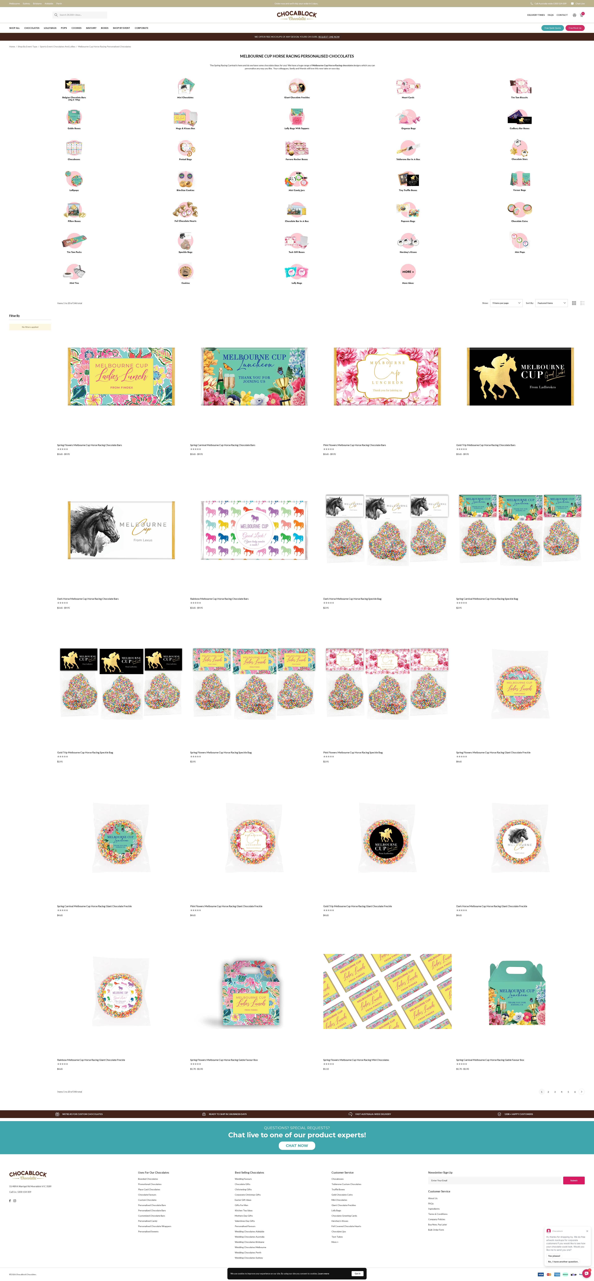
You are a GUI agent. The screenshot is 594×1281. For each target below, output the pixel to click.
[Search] (56, 15)
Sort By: (530, 303)
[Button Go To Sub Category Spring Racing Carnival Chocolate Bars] (74, 90)
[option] (79, 1114)
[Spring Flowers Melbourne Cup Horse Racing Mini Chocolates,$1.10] (387, 991)
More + (334, 1242)
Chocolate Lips (338, 1231)
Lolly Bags (336, 1210)
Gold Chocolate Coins (342, 1194)
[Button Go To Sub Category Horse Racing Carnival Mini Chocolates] (186, 90)
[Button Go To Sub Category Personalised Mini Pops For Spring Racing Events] (520, 244)
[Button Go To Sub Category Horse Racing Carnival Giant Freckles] (297, 90)
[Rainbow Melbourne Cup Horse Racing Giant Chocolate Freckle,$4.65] (121, 991)
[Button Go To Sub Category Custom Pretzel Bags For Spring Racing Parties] (186, 151)
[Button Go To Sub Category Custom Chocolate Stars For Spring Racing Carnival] (520, 151)
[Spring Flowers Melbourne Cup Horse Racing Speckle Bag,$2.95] (254, 684)
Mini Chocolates (339, 1200)
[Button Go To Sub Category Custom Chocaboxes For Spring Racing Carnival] (74, 151)
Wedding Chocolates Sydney (249, 1257)
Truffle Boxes (338, 1189)
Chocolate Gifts (242, 1184)
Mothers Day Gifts (244, 1215)
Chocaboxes (337, 1179)
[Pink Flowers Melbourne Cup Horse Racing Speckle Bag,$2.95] (387, 684)
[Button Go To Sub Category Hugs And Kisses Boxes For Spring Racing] (186, 121)
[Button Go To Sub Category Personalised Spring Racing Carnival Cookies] (186, 275)
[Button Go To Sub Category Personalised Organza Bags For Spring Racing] (408, 121)
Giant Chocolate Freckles (343, 1205)
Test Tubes (337, 1236)
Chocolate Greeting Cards (344, 1215)
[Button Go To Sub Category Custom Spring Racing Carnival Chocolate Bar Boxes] (297, 213)
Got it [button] (357, 1273)
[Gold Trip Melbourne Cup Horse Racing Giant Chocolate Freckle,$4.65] (387, 837)
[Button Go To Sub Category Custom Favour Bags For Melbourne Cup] (520, 182)
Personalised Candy (147, 1221)
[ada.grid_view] (574, 303)
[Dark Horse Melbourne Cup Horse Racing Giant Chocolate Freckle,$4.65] (520, 837)
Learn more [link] (323, 1273)
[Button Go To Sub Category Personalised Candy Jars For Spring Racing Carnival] (297, 182)
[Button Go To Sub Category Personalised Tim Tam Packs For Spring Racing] (74, 244)
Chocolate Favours (147, 1194)
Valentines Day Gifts (245, 1221)
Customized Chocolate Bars (151, 1215)
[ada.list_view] (582, 303)
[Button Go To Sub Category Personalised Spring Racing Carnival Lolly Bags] (297, 275)
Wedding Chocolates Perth (248, 1252)
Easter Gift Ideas (243, 1200)
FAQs (431, 1203)
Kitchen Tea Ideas (244, 1210)
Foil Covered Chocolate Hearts (346, 1226)
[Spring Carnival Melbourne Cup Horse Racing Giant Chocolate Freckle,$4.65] (121, 837)
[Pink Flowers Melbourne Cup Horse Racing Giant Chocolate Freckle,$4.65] (254, 837)
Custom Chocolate (147, 1200)
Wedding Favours (243, 1179)
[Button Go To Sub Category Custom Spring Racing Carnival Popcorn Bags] (408, 213)
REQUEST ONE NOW (329, 36)
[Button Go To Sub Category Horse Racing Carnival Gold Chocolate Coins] (520, 213)
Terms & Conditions (438, 1214)
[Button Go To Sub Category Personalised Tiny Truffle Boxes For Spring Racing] (408, 182)
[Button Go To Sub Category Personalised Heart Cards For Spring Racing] (408, 90)
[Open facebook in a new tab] (10, 1201)
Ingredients (434, 1208)
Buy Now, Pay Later (437, 1224)
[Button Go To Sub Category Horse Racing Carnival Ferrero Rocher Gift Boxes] (297, 151)
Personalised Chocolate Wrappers (154, 1226)
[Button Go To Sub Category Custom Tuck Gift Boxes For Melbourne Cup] (297, 244)
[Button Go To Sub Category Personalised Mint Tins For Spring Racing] (74, 275)
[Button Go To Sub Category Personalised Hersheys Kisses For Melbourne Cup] (408, 244)
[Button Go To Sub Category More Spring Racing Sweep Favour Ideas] (408, 275)
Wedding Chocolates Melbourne (250, 1247)
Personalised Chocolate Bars (152, 1205)
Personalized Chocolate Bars (152, 1210)
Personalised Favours (245, 1226)
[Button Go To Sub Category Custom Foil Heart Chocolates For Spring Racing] (186, 213)
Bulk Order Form (436, 1229)
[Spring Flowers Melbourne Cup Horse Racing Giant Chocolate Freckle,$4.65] (520, 684)
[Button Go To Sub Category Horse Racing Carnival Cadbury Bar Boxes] (520, 121)
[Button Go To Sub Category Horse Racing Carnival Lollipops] (74, 182)
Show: (485, 303)
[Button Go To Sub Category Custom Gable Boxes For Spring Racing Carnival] (74, 121)
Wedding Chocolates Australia (249, 1236)
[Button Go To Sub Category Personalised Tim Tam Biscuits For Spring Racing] (520, 90)
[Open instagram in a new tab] (15, 1201)
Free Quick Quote (553, 28)
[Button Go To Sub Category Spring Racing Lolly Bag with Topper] (297, 121)
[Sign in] (574, 15)
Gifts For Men (241, 1205)
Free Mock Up (575, 28)
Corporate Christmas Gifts (248, 1194)
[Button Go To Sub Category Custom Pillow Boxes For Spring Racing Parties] (74, 213)
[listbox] (551, 303)
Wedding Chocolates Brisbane (249, 1242)
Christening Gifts (243, 1189)
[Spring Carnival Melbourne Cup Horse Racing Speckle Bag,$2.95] (520, 530)
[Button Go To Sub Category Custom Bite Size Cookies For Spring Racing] (186, 182)
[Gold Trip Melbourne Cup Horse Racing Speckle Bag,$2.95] (121, 684)
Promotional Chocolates (149, 1184)
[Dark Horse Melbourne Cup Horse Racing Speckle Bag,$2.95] (387, 530)
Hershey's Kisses (339, 1221)
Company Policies (436, 1219)
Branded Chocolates (148, 1179)
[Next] (582, 1092)
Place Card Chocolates (149, 1189)
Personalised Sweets (148, 1231)
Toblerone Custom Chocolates (346, 1184)
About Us (432, 1198)
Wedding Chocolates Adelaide (249, 1231)
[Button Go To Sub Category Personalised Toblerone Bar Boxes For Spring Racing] (408, 151)
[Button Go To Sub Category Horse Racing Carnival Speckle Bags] (186, 244)
